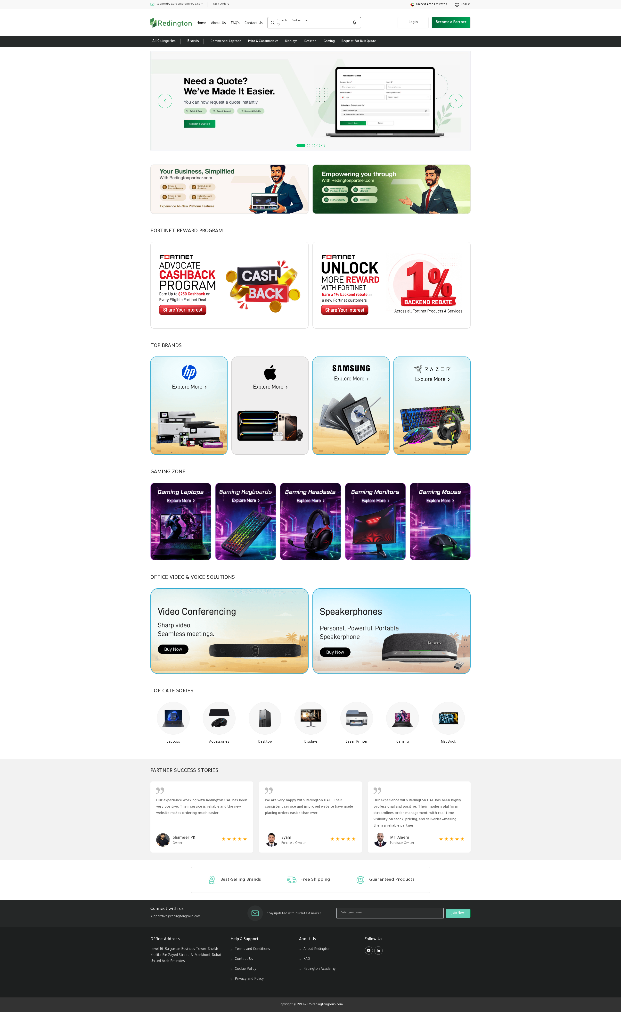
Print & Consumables (263, 41)
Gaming (329, 41)
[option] (463, 4)
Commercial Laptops (226, 41)
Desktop (310, 41)
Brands (193, 41)
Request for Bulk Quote (359, 41)
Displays (291, 41)
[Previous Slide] (165, 101)
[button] (428, 4)
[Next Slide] (456, 101)
